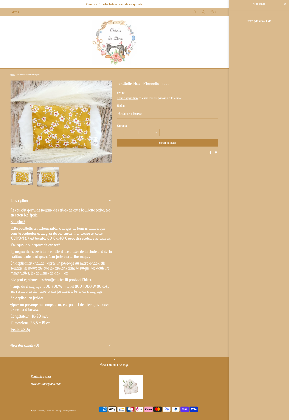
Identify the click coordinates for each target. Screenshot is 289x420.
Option (121, 105)
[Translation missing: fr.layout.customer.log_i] (203, 12)
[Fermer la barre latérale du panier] (285, 4)
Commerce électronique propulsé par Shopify (61, 411)
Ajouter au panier (167, 142)
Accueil (13, 74)
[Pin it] (215, 152)
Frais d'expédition (127, 98)
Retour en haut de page (114, 365)
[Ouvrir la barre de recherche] (194, 12)
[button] (22, 175)
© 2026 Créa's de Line (38, 411)
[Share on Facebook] (210, 152)
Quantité (122, 126)
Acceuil (15, 12)
